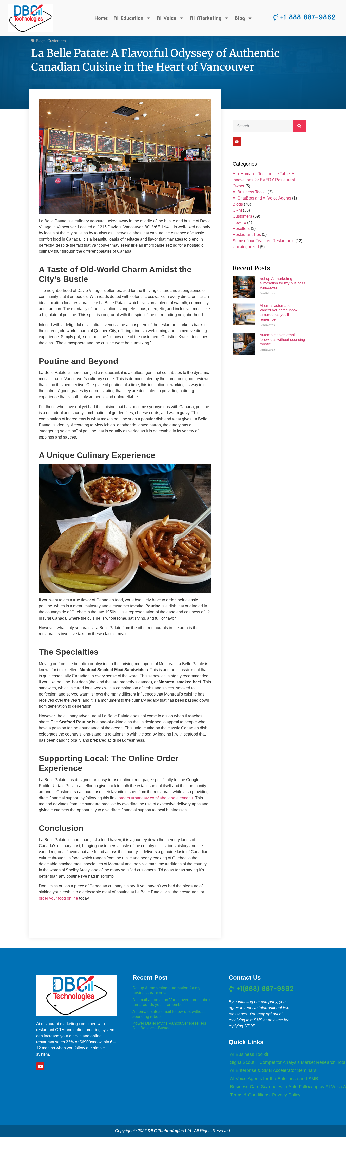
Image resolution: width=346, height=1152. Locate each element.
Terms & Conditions (250, 1094)
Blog (240, 18)
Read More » (267, 293)
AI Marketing (205, 18)
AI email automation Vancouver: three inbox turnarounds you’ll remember (279, 312)
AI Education (128, 18)
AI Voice (167, 18)
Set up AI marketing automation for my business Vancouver (282, 283)
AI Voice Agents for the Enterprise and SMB (274, 1078)
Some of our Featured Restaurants (263, 241)
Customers (56, 40)
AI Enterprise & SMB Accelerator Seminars (273, 1070)
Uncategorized (246, 247)
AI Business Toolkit (250, 192)
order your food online (58, 898)
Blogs (40, 40)
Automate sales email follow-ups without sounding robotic (282, 339)
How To (239, 222)
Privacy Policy (286, 1094)
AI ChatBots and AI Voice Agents (262, 198)
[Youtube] (237, 141)
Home (101, 18)
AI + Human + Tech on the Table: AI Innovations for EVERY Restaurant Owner (264, 180)
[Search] (299, 126)
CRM (237, 210)
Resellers (241, 228)
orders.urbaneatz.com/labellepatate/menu (156, 798)
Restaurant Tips (247, 234)
